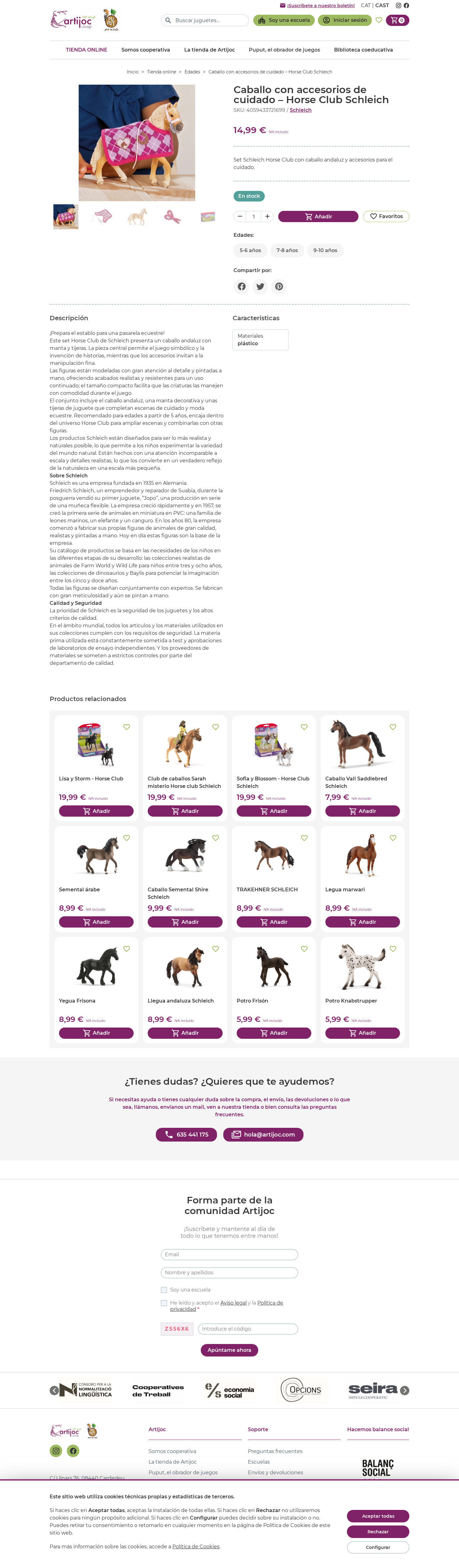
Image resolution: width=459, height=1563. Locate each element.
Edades (192, 72)
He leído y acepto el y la (226, 1306)
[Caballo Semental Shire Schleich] (185, 879)
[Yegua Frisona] (96, 990)
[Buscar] (168, 20)
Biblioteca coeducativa (363, 50)
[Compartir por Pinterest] (279, 287)
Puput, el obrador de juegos (183, 1473)
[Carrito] (397, 20)
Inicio (133, 72)
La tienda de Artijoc (209, 50)
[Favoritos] (379, 20)
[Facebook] (73, 1451)
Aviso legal (233, 1303)
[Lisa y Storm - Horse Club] (96, 768)
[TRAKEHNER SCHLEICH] (274, 879)
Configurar (378, 1547)
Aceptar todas (378, 1516)
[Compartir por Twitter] (260, 287)
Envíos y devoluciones (275, 1473)
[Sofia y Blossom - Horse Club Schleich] (274, 768)
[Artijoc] (85, 20)
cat (366, 5)
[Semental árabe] (96, 879)
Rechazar (378, 1532)
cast (382, 5)
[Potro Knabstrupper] (363, 990)
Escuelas (259, 1462)
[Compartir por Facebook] (241, 287)
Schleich (301, 110)
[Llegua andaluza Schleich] (185, 990)
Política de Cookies (196, 1547)
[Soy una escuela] (284, 20)
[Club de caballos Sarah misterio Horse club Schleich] (185, 768)
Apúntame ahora (229, 1350)
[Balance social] (378, 1475)
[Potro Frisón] (274, 990)
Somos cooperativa (145, 50)
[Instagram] (56, 1451)
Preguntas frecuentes (275, 1451)
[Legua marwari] (363, 879)
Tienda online (86, 50)
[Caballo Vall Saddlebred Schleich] (363, 768)
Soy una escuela (190, 1290)
